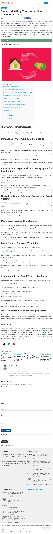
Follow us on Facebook (35, 489)
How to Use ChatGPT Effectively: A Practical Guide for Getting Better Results (41, 462)
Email (3, 409)
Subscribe (4, 441)
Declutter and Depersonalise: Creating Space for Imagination (18, 92)
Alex (5, 18)
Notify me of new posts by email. (11, 427)
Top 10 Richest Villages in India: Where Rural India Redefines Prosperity (40, 456)
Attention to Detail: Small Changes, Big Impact (14, 104)
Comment (4, 386)
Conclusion (6, 110)
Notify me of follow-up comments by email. (14, 424)
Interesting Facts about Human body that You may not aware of (42, 479)
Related (10, 118)
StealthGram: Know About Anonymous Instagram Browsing (42, 468)
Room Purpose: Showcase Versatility (12, 101)
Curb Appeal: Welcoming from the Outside (14, 89)
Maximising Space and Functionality (12, 98)
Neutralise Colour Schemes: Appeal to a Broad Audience (17, 95)
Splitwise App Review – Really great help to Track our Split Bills (41, 474)
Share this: (11, 115)
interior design (17, 203)
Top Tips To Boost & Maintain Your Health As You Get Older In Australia (16, 517)
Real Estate (4, 8)
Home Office (5, 251)
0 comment (19, 18)
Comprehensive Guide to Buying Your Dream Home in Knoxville (7, 358)
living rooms (15, 232)
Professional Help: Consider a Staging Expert (14, 107)
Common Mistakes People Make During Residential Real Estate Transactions (45, 359)
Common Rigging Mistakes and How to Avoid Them (33, 357)
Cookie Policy (28, 531)
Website (3, 415)
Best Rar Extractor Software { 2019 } (42, 484)
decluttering (42, 330)
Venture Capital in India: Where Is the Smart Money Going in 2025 (16, 512)
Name (3, 403)
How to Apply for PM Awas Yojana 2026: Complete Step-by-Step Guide (19, 359)
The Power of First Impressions (11, 86)
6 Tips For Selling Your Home (10, 44)
